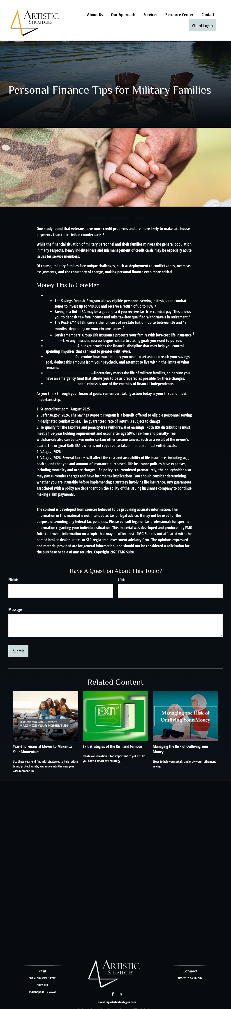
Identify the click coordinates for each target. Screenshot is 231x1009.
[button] (95, 14)
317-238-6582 (194, 978)
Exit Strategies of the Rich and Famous (112, 746)
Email (122, 579)
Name (13, 579)
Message (15, 609)
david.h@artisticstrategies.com (117, 1002)
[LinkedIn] (120, 994)
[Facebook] (113, 994)
